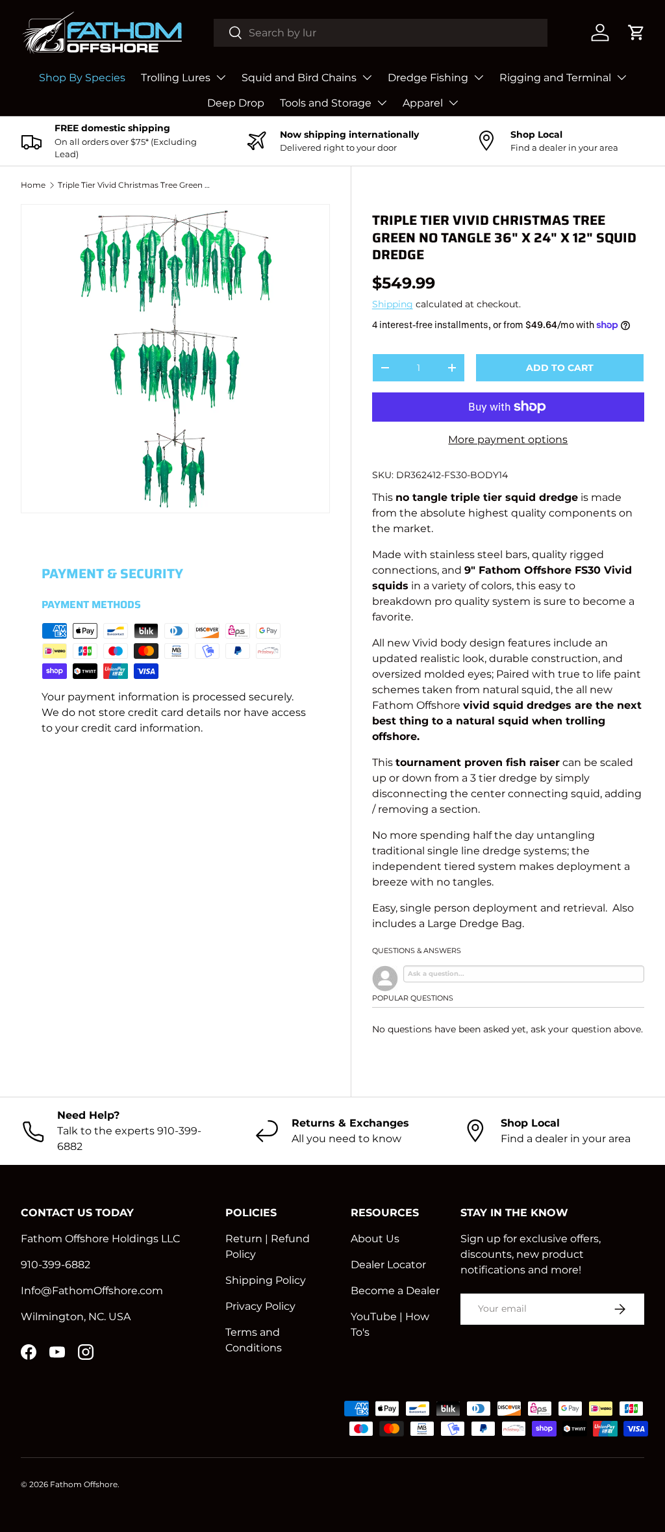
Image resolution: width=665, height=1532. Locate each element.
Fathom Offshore (84, 1484)
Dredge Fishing (428, 77)
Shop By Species (82, 77)
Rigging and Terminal (555, 77)
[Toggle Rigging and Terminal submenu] (621, 77)
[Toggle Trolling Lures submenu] (221, 77)
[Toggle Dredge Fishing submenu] (478, 77)
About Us (375, 1238)
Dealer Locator (388, 1264)
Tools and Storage (325, 103)
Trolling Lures (175, 77)
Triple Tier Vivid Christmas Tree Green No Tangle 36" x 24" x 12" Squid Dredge (136, 185)
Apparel (423, 103)
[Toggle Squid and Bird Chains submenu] (367, 77)
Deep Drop (235, 103)
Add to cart (560, 368)
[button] (636, 32)
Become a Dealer (395, 1290)
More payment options (508, 439)
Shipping (392, 304)
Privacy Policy (260, 1306)
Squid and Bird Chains (299, 77)
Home (33, 185)
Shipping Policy (265, 1280)
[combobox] (380, 33)
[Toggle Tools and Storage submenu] (382, 102)
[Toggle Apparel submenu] (453, 102)
